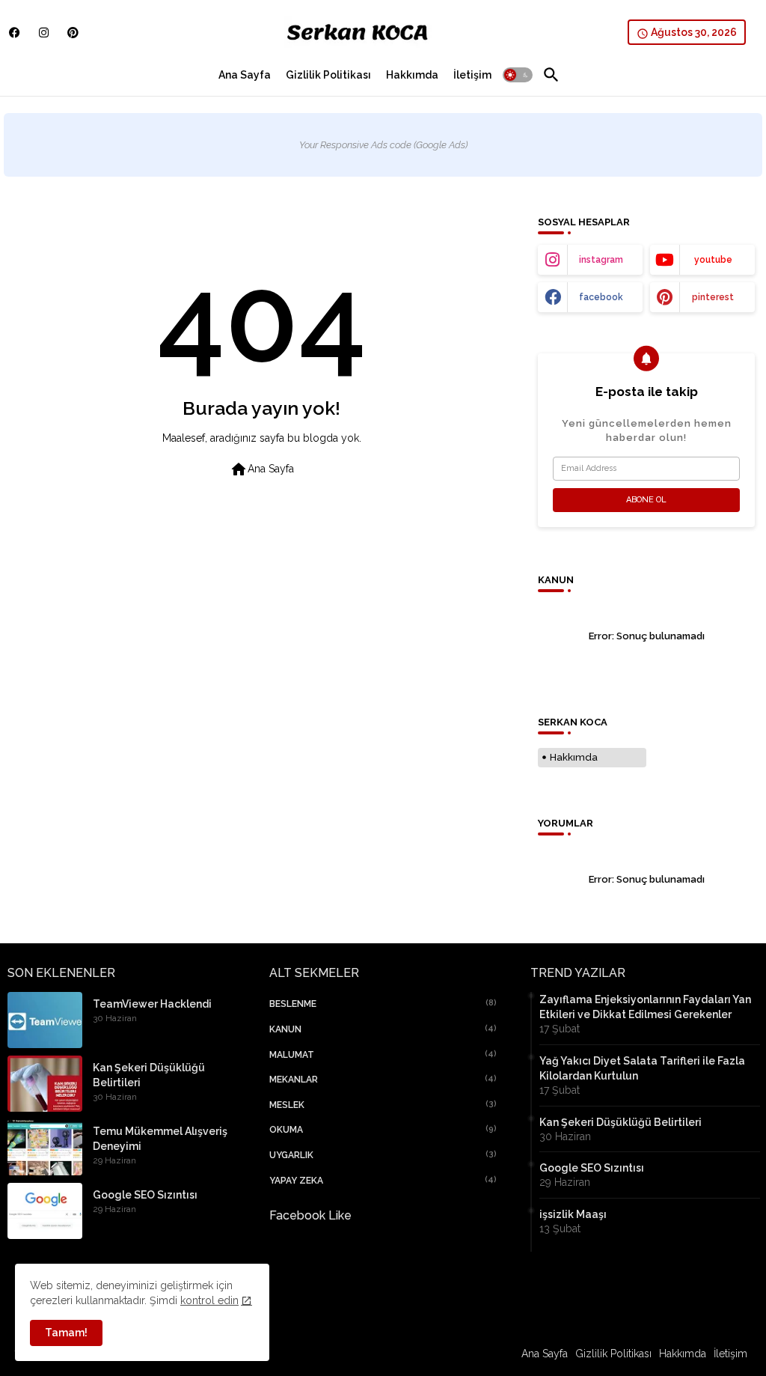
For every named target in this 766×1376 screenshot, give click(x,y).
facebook (601, 297)
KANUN (383, 1029)
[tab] (244, 75)
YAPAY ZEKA (383, 1180)
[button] (518, 74)
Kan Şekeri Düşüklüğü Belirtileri (149, 1075)
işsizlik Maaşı (573, 1214)
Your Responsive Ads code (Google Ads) (383, 144)
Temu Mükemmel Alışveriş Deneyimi (160, 1138)
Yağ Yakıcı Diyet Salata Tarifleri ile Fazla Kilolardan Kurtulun (642, 1068)
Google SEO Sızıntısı (145, 1195)
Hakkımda (412, 75)
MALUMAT (383, 1054)
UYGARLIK (383, 1154)
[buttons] (14, 32)
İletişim (472, 75)
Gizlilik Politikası (328, 75)
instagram (601, 260)
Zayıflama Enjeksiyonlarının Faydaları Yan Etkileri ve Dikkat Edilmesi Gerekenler (645, 1006)
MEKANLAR (383, 1079)
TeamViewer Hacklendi (152, 1004)
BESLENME (383, 1003)
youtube (713, 260)
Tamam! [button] (66, 1333)
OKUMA (383, 1129)
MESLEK (383, 1104)
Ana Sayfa (244, 75)
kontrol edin (209, 1300)
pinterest (713, 297)
